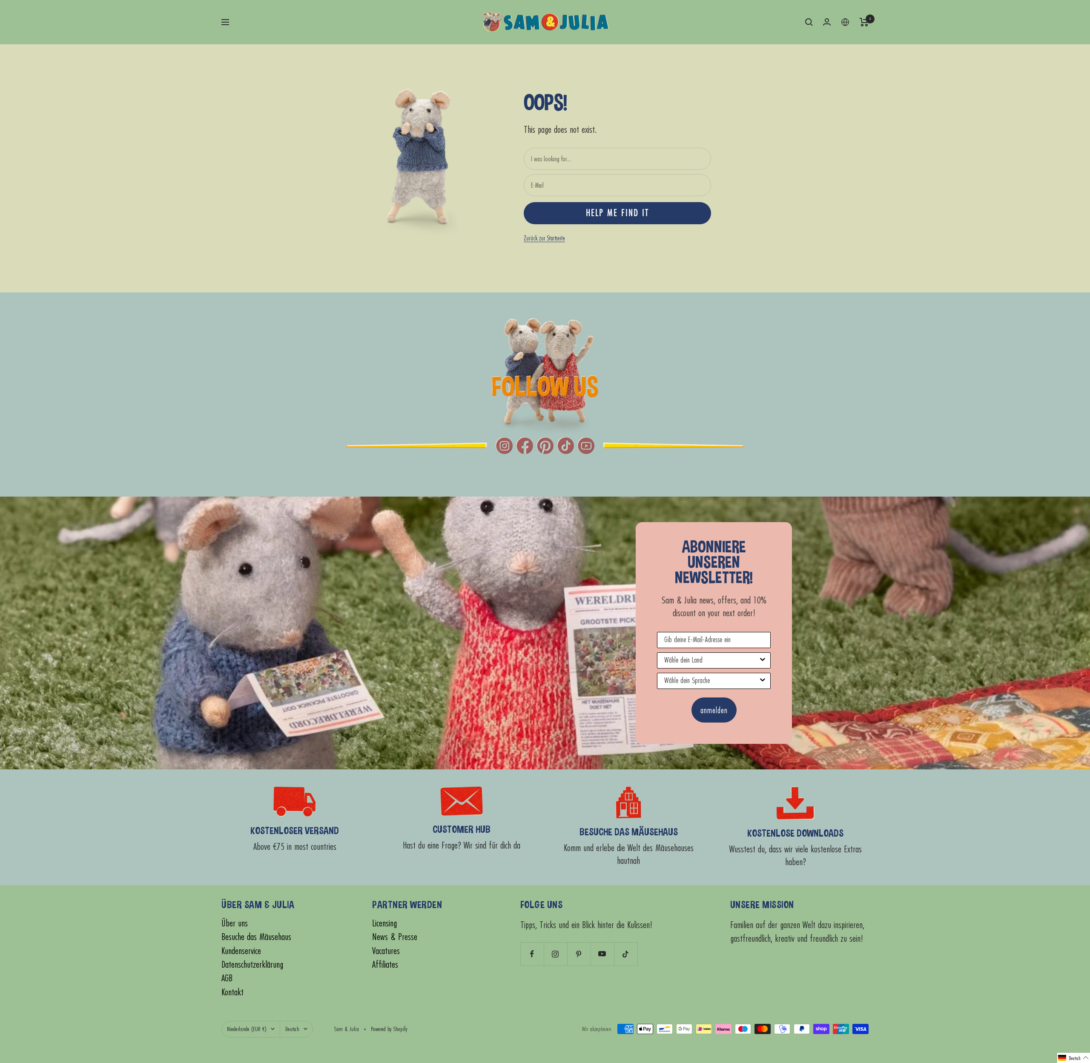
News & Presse (394, 937)
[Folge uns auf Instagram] (555, 954)
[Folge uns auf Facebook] (532, 954)
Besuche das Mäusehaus (256, 937)
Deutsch (292, 1028)
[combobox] (711, 660)
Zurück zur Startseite (544, 238)
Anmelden (714, 710)
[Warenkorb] (864, 22)
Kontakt (232, 992)
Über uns (234, 923)
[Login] (827, 22)
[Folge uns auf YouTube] (602, 954)
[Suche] (809, 22)
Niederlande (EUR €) (247, 1028)
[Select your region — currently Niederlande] (845, 22)
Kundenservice (241, 951)
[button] (1073, 1058)
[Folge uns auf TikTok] (625, 954)
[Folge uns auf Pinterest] (579, 954)
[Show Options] (762, 660)
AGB (226, 978)
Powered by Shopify (389, 1028)
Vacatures (386, 951)
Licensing (384, 923)
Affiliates (385, 964)
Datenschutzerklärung (252, 964)
